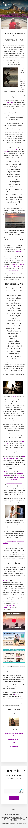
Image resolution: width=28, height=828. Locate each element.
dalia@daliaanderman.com (14, 739)
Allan (14, 273)
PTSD (14, 396)
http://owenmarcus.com (9, 605)
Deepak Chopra (15, 264)
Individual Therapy (17, 40)
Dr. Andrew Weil (11, 266)
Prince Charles (18, 266)
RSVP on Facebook (14, 746)
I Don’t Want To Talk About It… (14, 35)
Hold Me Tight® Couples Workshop (15, 483)
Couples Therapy (9, 39)
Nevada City (13, 820)
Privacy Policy (23, 823)
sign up (15, 694)
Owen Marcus (6, 580)
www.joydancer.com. (14, 270)
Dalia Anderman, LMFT (8, 4)
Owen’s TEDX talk (7, 607)
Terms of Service (16, 823)
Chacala (6, 151)
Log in (14, 825)
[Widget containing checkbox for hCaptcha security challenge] (14, 791)
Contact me (17, 703)
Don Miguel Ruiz (19, 251)
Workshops (14, 743)
